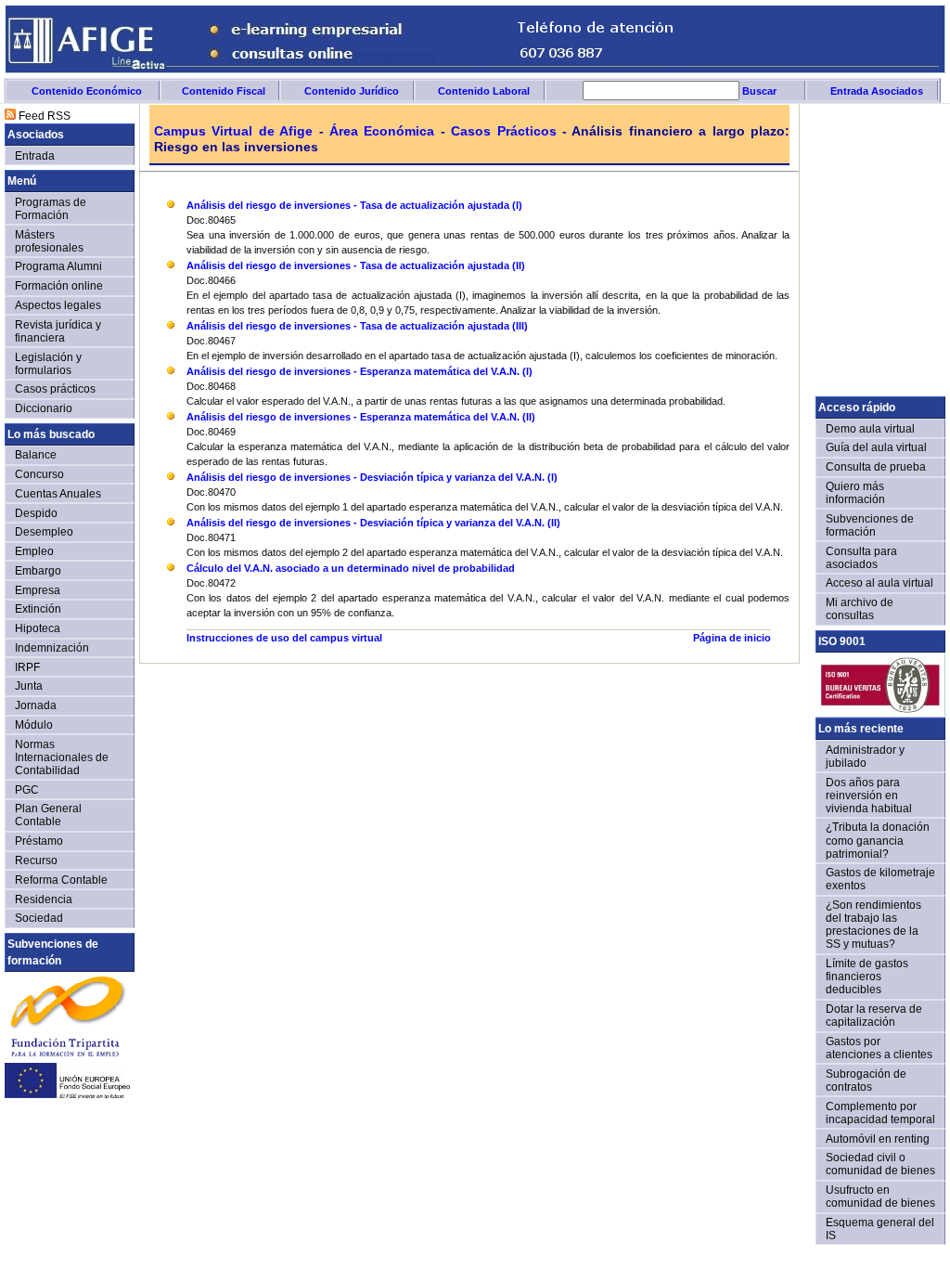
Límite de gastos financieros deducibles (867, 976)
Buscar (758, 91)
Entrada (35, 155)
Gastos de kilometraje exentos (880, 878)
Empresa (37, 590)
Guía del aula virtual (876, 447)
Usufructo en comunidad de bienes (880, 1196)
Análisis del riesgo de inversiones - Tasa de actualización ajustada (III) (357, 325)
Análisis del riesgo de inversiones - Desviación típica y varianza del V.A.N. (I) (372, 477)
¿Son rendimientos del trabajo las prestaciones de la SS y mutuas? (873, 924)
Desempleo (44, 531)
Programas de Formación (50, 208)
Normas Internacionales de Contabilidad (62, 757)
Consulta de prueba (876, 466)
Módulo (34, 724)
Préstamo (39, 841)
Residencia (43, 899)
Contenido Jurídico (351, 91)
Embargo (38, 570)
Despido (36, 513)
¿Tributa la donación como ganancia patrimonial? (878, 840)
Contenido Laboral (484, 91)
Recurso (36, 860)
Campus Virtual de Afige (233, 130)
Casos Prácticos (503, 130)
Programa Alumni (58, 266)
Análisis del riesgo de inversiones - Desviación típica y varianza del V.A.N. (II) (373, 522)
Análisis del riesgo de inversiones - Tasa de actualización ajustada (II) (355, 265)
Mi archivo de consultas (859, 608)
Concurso (39, 474)
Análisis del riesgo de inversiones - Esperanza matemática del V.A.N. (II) (360, 416)
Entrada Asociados (876, 91)
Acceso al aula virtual (879, 582)
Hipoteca (37, 628)
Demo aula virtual (870, 428)
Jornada (36, 705)
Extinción (38, 608)
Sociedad (39, 918)
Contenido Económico (87, 91)
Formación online (59, 285)
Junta (29, 685)
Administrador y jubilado (865, 756)
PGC (27, 789)
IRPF (27, 667)
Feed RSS (43, 116)
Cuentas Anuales (58, 493)
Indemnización (52, 647)
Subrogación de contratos (866, 1080)
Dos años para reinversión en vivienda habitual (869, 795)
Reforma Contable (61, 879)
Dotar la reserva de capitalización (874, 1015)
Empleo (34, 551)
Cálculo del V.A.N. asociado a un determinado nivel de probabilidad (350, 568)
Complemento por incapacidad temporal (880, 1112)
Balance (36, 454)
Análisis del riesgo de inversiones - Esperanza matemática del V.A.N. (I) (359, 371)
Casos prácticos (55, 388)
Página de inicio (732, 637)
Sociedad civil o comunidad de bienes (880, 1163)
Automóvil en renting (878, 1138)
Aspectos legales (58, 305)
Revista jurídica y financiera (58, 330)
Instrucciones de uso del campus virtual (284, 637)
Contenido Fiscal (223, 91)
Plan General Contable (48, 814)
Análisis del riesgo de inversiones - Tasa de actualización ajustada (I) (354, 205)
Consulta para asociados (861, 557)
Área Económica (381, 130)
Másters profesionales (49, 240)
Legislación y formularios (48, 363)
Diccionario (43, 408)
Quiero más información (855, 492)
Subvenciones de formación (870, 524)
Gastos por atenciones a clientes (879, 1047)
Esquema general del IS (880, 1228)
